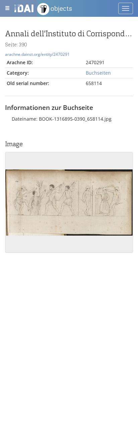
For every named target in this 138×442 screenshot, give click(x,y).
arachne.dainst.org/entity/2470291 (37, 54)
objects (60, 8)
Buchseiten (98, 73)
